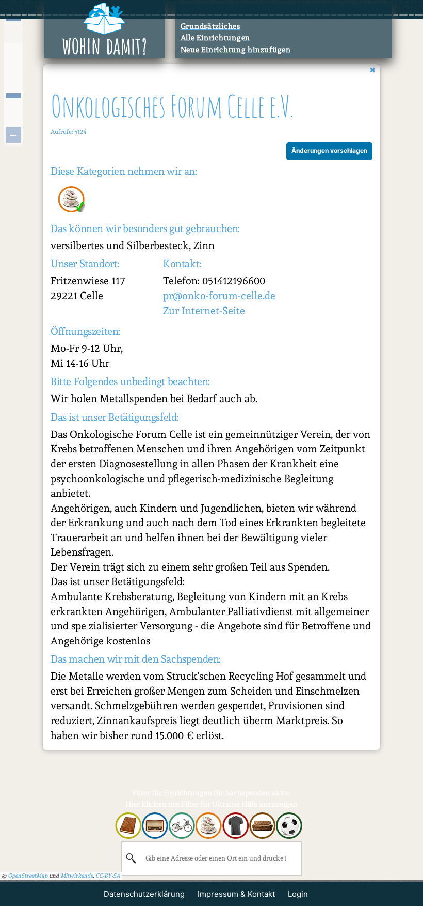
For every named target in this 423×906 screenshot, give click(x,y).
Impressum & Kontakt (236, 894)
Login (298, 894)
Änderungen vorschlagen (329, 151)
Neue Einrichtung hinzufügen (236, 49)
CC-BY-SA (107, 875)
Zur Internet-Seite (204, 310)
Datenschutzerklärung (144, 894)
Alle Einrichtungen (216, 37)
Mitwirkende (76, 875)
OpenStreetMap (27, 875)
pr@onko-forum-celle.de (219, 295)
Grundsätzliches (210, 26)
